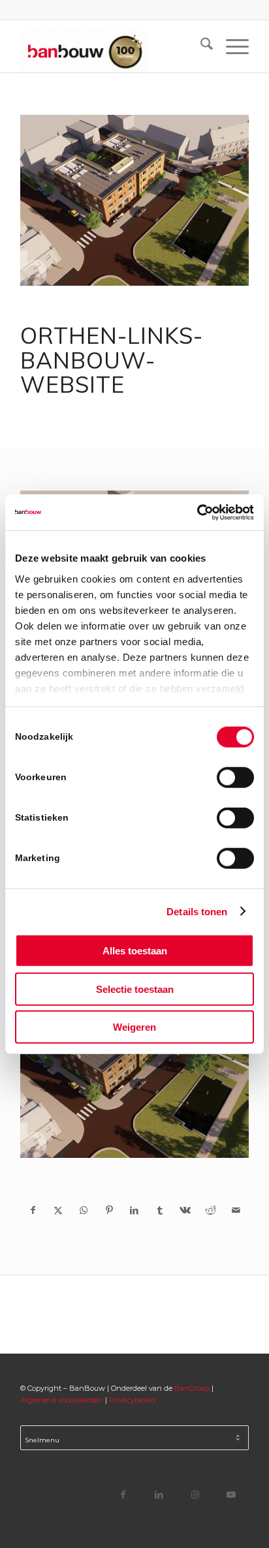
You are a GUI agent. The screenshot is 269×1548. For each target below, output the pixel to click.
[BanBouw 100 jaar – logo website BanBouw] (111, 46)
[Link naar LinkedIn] (159, 1494)
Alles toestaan (135, 950)
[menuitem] (200, 46)
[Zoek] (200, 46)
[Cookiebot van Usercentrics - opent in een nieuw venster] (197, 512)
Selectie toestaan (135, 988)
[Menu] (231, 46)
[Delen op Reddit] (210, 1210)
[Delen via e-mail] (236, 1210)
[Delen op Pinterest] (109, 1210)
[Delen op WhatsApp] (84, 1210)
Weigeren (134, 1027)
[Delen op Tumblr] (159, 1210)
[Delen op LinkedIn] (135, 1210)
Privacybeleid (132, 1399)
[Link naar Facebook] (123, 1494)
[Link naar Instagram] (195, 1494)
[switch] (235, 777)
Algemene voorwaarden (61, 1399)
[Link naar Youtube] (231, 1494)
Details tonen (196, 911)
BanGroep (192, 1388)
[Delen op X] (58, 1210)
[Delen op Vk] (185, 1210)
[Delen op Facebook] (33, 1210)
